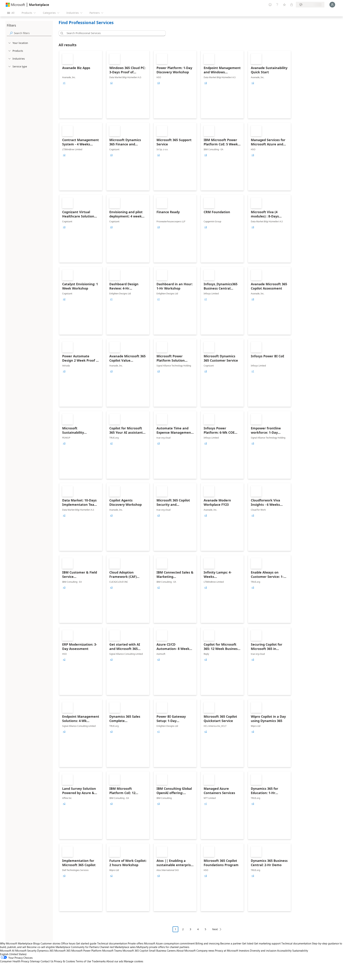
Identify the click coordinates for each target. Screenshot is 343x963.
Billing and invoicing (207, 943)
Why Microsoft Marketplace (16, 943)
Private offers (135, 943)
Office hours (68, 943)
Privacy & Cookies (64, 961)
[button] (61, 33)
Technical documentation (112, 943)
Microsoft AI (7, 950)
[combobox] (113, 33)
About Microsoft (186, 950)
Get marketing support (267, 943)
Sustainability (300, 950)
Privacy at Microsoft (226, 950)
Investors (244, 950)
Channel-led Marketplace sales (118, 947)
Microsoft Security (25, 950)
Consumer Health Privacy (14, 961)
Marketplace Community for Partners (77, 947)
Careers (171, 950)
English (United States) (13, 954)
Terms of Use (83, 961)
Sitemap (35, 961)
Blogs (36, 943)
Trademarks (99, 961)
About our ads (114, 961)
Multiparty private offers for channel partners (162, 947)
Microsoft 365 (62, 950)
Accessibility (284, 950)
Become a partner (230, 943)
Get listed (247, 943)
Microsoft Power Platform (86, 950)
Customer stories (50, 943)
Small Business (157, 950)
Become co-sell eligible (41, 947)
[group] (64, 83)
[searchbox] (32, 33)
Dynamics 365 (45, 950)
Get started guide (86, 943)
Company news (205, 950)
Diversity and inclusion (263, 950)
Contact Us (47, 961)
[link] (80, 84)
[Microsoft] (15, 5)
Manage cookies (133, 961)
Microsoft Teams (112, 950)
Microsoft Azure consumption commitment (169, 943)
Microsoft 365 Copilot (135, 950)
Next (215, 929)
